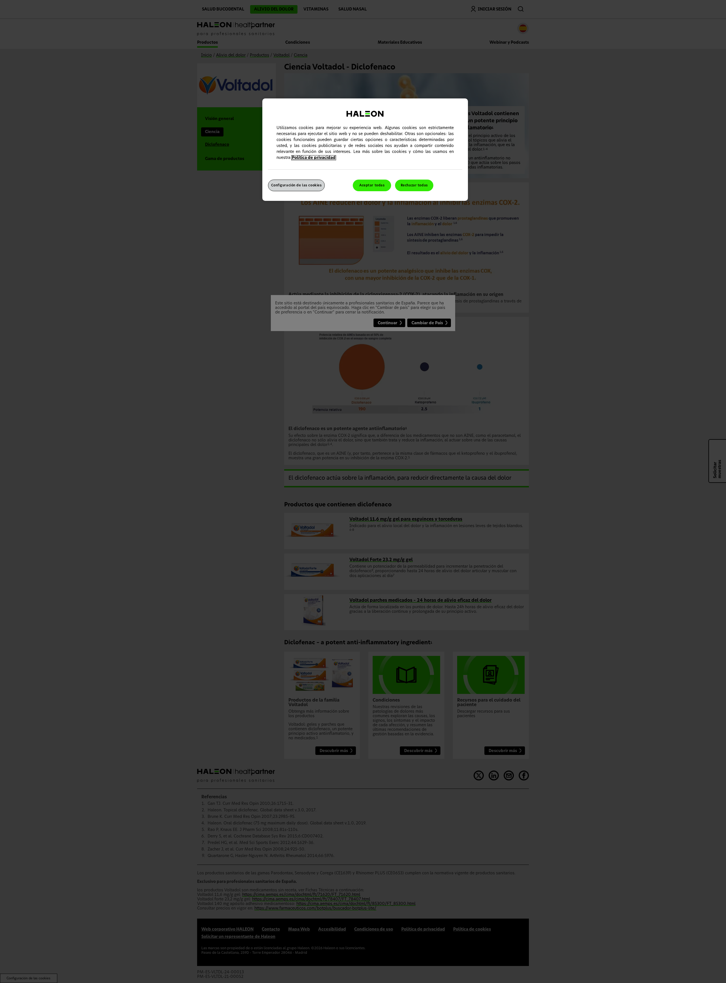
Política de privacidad (313, 158)
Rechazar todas (414, 185)
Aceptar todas (372, 185)
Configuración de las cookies (296, 185)
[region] (365, 149)
